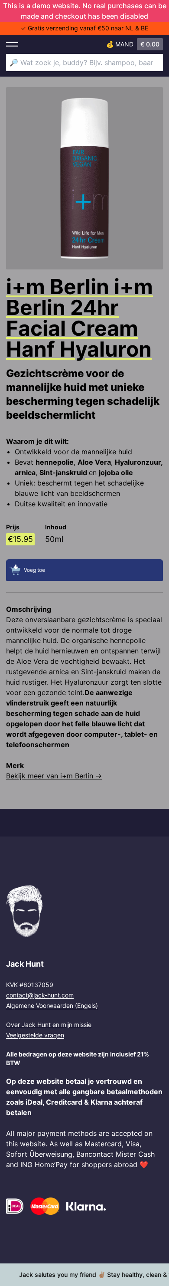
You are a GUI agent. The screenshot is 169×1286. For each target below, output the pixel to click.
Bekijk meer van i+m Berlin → (54, 775)
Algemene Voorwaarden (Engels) (52, 1005)
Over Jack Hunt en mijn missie (48, 1024)
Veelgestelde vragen (35, 1035)
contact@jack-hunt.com (40, 995)
